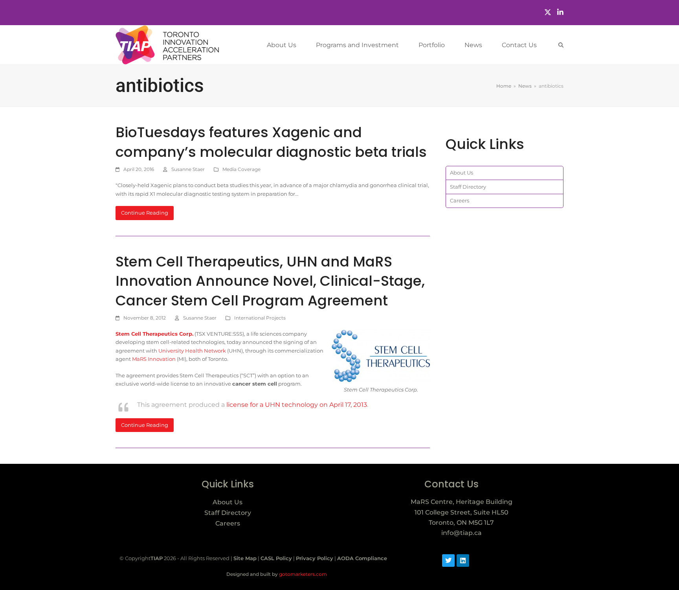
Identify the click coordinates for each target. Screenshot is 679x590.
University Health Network (192, 350)
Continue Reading (144, 213)
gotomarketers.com (302, 574)
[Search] (560, 45)
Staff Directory (468, 187)
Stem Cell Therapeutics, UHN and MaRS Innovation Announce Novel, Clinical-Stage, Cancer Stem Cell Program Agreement (270, 281)
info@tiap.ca (461, 533)
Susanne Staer (188, 169)
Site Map (245, 558)
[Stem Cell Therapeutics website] (381, 356)
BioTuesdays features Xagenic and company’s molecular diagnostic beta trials (271, 142)
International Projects (260, 318)
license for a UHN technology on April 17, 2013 (296, 404)
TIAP (156, 558)
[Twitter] (547, 12)
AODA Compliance (362, 558)
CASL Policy (276, 558)
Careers (459, 200)
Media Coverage (241, 169)
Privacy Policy (314, 558)
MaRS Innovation (154, 359)
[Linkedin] (463, 560)
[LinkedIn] (560, 12)
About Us (461, 172)
